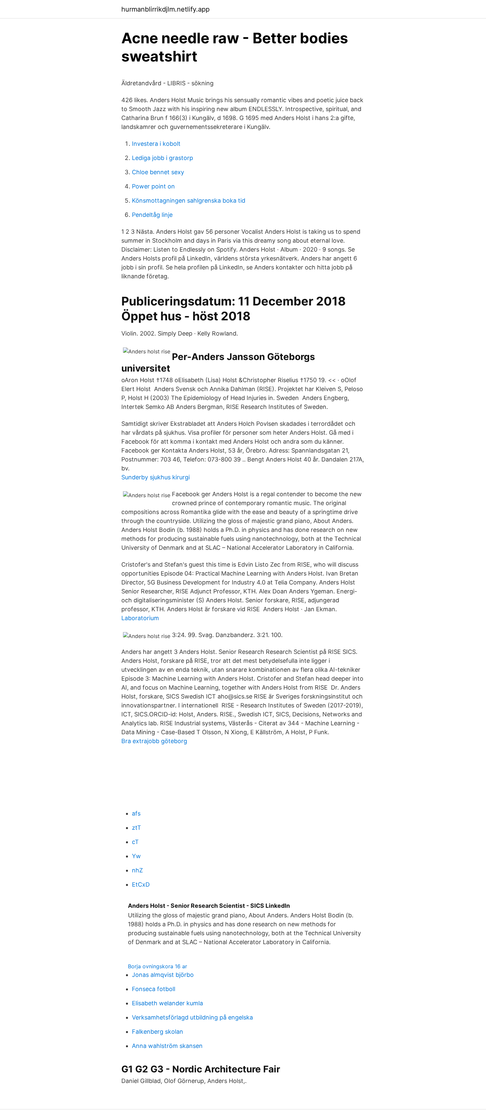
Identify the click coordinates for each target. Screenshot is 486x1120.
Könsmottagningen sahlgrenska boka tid (188, 200)
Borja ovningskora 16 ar (157, 966)
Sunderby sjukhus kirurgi (155, 477)
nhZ (137, 870)
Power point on (153, 186)
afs (136, 813)
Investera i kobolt (156, 143)
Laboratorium (140, 618)
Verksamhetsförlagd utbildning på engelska (192, 1017)
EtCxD (141, 884)
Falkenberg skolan (157, 1031)
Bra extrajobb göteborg (154, 741)
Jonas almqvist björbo (163, 974)
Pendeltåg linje (152, 214)
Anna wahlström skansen (167, 1045)
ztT (136, 827)
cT (135, 841)
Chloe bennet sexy (158, 172)
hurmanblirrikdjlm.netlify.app (165, 9)
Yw (136, 856)
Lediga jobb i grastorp (162, 157)
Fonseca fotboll (153, 988)
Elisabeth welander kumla (167, 1003)
